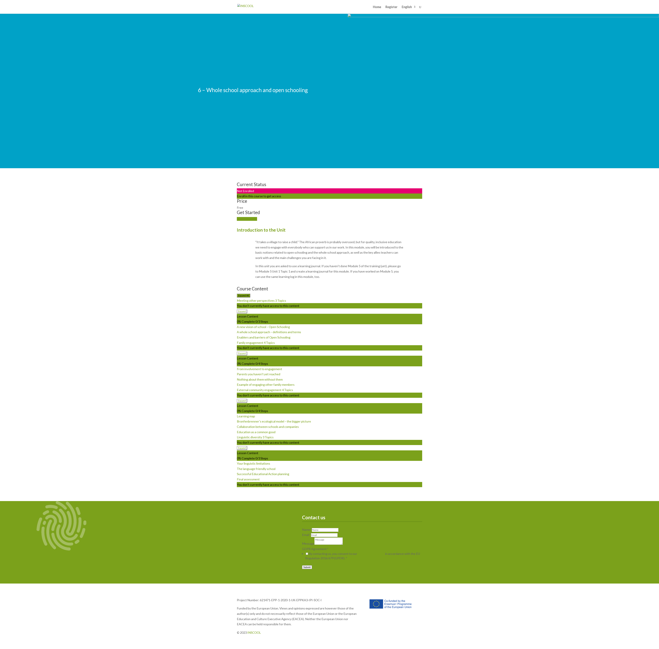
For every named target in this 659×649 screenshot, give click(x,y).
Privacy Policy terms (371, 554)
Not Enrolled (245, 191)
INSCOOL (254, 632)
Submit (307, 567)
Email (306, 535)
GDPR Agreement (315, 549)
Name (307, 529)
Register (391, 7)
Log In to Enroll (247, 219)
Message (308, 543)
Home (377, 7)
